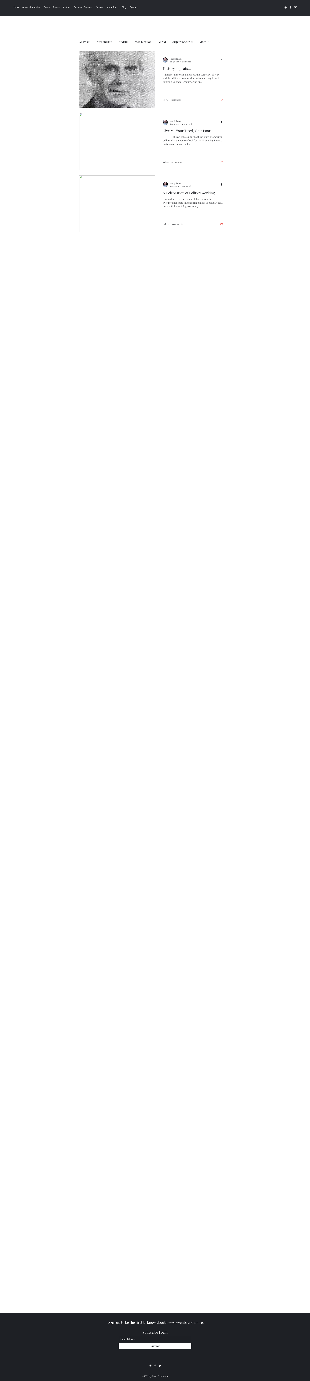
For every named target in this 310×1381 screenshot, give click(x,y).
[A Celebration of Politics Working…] (117, 203)
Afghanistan (104, 42)
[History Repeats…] (117, 79)
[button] (226, 42)
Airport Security (182, 42)
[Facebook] (290, 7)
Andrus (123, 42)
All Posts (84, 42)
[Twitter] (295, 7)
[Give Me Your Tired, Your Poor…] (117, 141)
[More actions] (222, 60)
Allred (162, 42)
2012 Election (143, 42)
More (202, 42)
